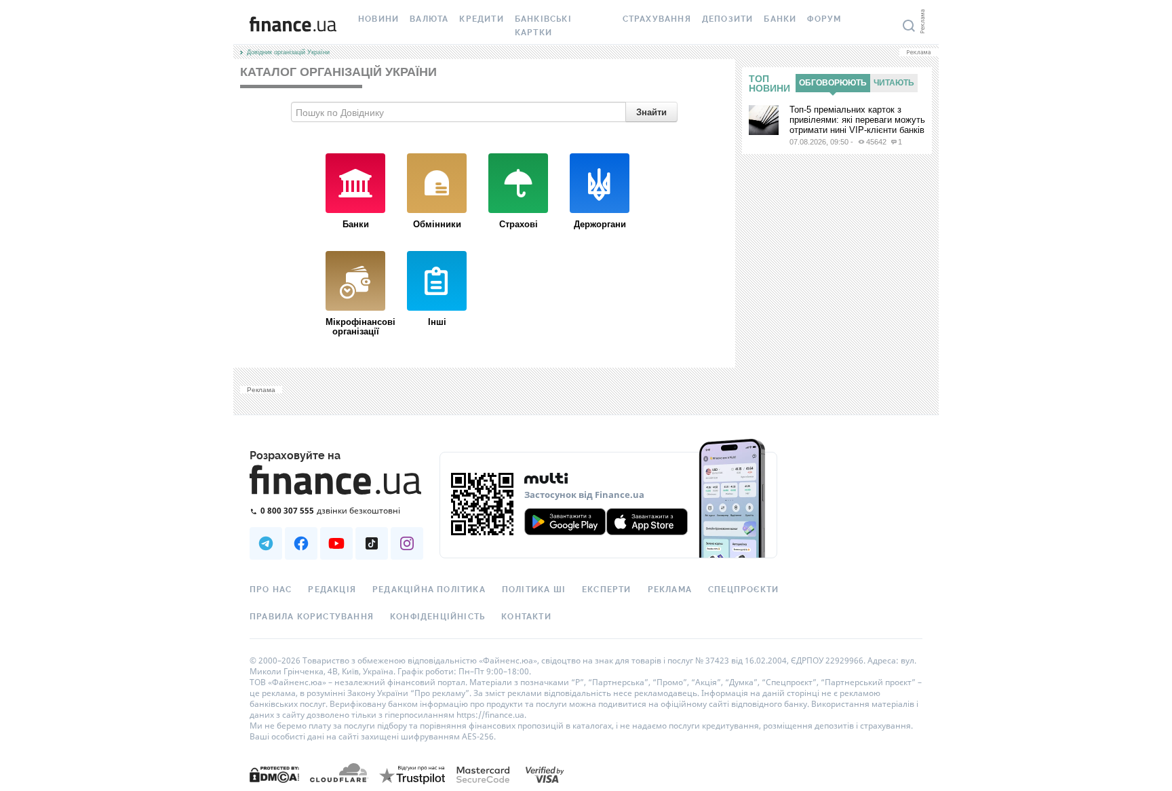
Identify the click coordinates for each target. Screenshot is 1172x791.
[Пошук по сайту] (908, 26)
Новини (378, 19)
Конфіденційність (437, 616)
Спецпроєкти (743, 589)
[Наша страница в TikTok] (371, 543)
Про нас (271, 589)
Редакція (332, 589)
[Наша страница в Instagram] (407, 543)
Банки (780, 19)
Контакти (526, 616)
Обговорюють (833, 83)
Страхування (657, 19)
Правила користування (312, 616)
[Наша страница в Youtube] (336, 543)
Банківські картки (543, 25)
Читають (894, 83)
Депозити (728, 19)
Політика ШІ (534, 589)
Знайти (651, 111)
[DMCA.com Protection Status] (274, 773)
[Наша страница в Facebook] (301, 543)
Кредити (481, 19)
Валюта (429, 19)
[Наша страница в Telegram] (266, 543)
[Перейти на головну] (293, 26)
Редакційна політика (429, 589)
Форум (824, 19)
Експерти (606, 589)
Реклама (670, 589)
